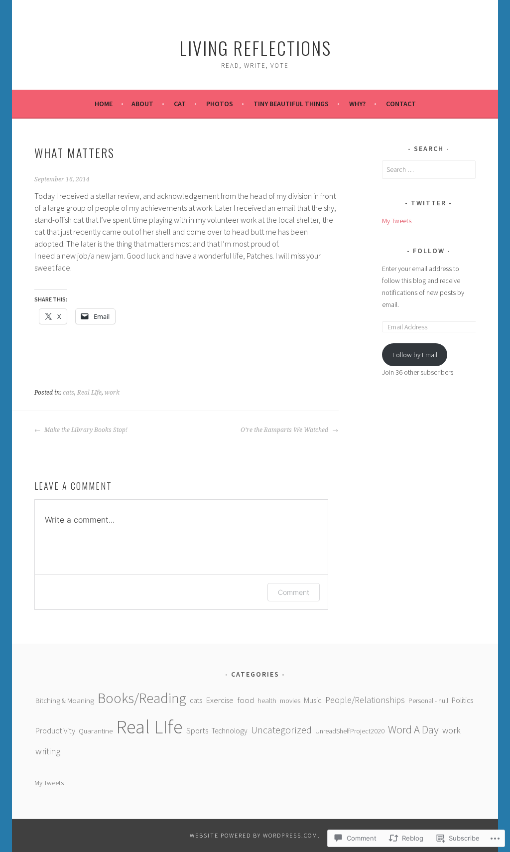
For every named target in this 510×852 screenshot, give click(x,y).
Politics (462, 700)
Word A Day (413, 729)
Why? (357, 103)
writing (47, 751)
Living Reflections (255, 47)
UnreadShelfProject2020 (349, 730)
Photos (219, 103)
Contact (401, 103)
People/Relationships (365, 700)
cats (68, 392)
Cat (180, 103)
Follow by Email (414, 354)
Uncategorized (281, 729)
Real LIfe (89, 392)
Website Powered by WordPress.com (254, 835)
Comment (293, 592)
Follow (430, 250)
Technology (230, 730)
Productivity (55, 730)
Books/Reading (142, 698)
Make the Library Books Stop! (85, 429)
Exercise (220, 700)
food (245, 700)
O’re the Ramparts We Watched (285, 429)
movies (290, 700)
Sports (197, 730)
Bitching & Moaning (64, 700)
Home (104, 103)
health (266, 700)
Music (313, 700)
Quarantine (96, 730)
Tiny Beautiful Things (291, 103)
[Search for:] (429, 169)
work (112, 392)
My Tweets (396, 220)
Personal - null (428, 700)
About (142, 103)
